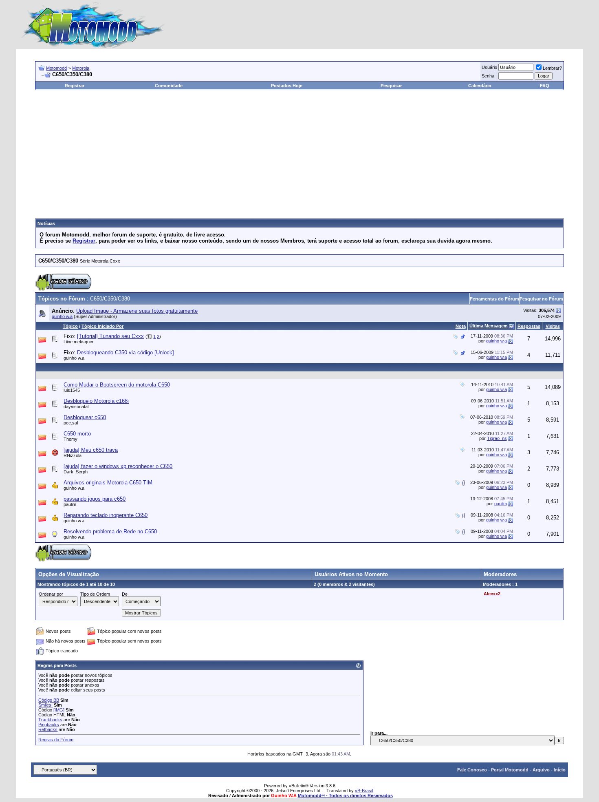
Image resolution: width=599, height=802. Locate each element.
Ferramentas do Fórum (494, 298)
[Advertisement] (299, 151)
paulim (70, 504)
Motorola (80, 68)
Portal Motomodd (510, 769)
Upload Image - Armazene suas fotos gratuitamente (137, 311)
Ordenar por (51, 594)
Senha (488, 75)
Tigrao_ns (497, 438)
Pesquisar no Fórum (541, 298)
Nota (461, 326)
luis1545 (72, 390)
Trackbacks (50, 719)
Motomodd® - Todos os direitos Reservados (345, 795)
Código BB (48, 700)
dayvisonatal (76, 406)
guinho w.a (62, 316)
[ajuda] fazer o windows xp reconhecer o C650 (118, 466)
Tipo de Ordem (95, 594)
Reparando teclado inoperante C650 (106, 515)
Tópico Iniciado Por (102, 326)
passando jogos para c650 (95, 499)
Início (560, 769)
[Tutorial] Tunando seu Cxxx (110, 336)
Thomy (70, 439)
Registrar (74, 85)
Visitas (553, 326)
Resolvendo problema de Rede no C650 (110, 531)
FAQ (544, 85)
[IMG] (58, 709)
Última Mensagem (488, 325)
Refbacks (47, 729)
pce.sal (71, 422)
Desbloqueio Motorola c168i (96, 401)
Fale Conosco (472, 769)
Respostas (529, 326)
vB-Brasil (364, 790)
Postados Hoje (286, 85)
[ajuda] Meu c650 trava (91, 450)
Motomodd (56, 68)
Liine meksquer (79, 341)
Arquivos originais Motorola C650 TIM (108, 482)
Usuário (489, 67)
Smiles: (45, 705)
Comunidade (169, 85)
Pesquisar (391, 85)
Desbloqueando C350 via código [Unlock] (125, 352)
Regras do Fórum (55, 739)
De (125, 594)
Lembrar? (552, 68)
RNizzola (72, 455)
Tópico (70, 326)
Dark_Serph (76, 471)
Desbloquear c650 (85, 417)
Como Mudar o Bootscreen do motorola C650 (117, 385)
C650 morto (77, 434)
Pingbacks (48, 724)
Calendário (479, 85)
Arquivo (541, 769)
